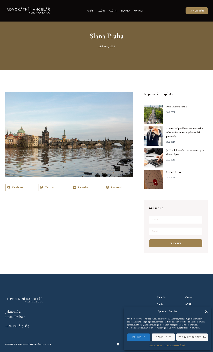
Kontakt (138, 10)
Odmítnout (163, 337)
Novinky (125, 10)
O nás (90, 10)
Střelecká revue (174, 172)
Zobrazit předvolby (192, 337)
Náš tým (113, 10)
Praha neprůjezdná (176, 106)
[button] (206, 311)
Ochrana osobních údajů (174, 345)
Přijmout (138, 337)
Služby (101, 10)
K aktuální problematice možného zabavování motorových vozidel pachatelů (184, 132)
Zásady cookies (155, 345)
